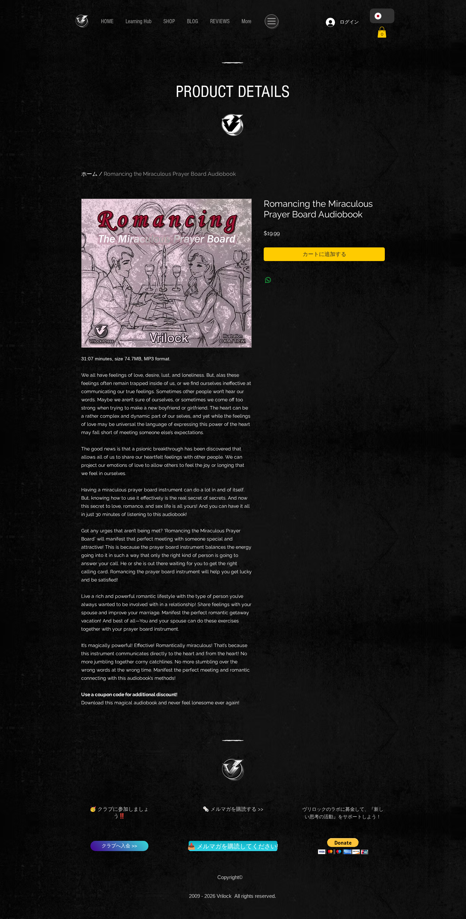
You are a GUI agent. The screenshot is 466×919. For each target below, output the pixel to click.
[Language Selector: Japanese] (382, 16)
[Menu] (271, 21)
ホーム (89, 174)
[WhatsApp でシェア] (268, 280)
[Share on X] (281, 280)
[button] (382, 32)
